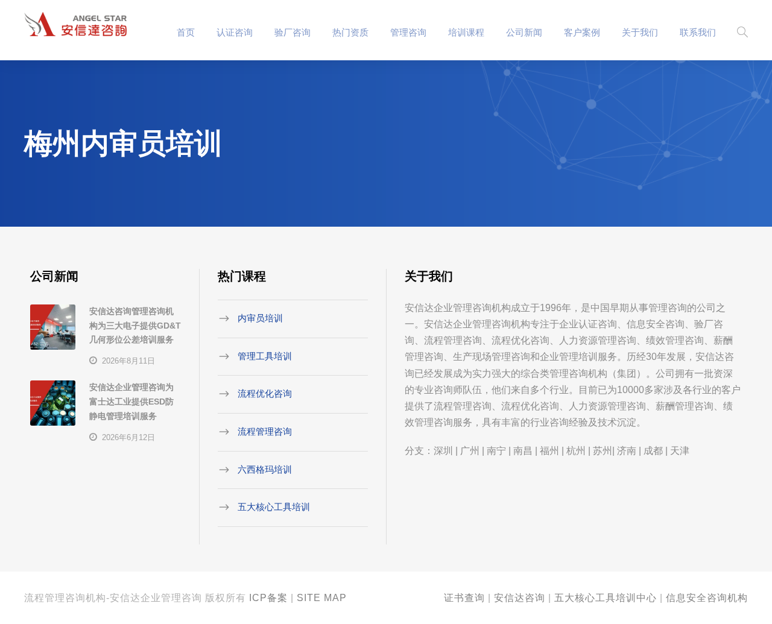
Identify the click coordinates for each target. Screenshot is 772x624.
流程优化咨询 (265, 393)
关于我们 (640, 32)
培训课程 (466, 32)
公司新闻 (524, 32)
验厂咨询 (292, 32)
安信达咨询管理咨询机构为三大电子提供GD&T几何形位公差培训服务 (135, 325)
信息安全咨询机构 (707, 598)
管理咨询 (408, 32)
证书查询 (464, 598)
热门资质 (350, 32)
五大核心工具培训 (274, 507)
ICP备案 (268, 598)
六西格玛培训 (265, 469)
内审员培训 (260, 318)
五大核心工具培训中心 (605, 598)
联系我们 (698, 32)
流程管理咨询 (265, 431)
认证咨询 (235, 32)
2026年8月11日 (128, 360)
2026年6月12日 (128, 437)
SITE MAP (322, 598)
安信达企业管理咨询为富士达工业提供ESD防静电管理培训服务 (131, 401)
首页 (186, 32)
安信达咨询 (519, 598)
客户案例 (582, 32)
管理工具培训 (265, 355)
